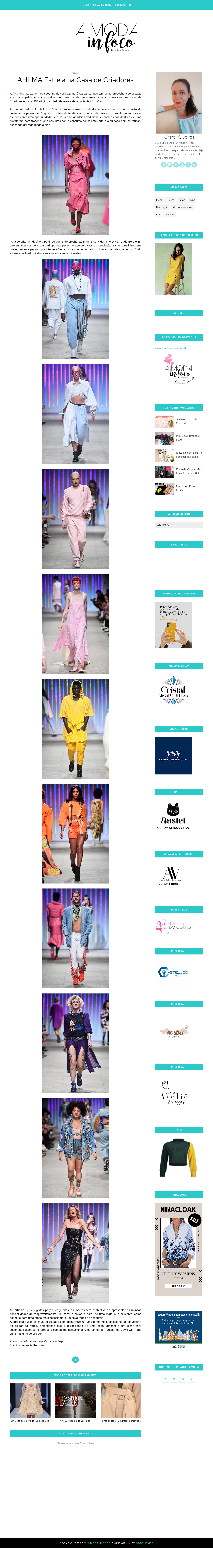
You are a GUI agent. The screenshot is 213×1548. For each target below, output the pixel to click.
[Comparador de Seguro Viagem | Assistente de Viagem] (178, 1348)
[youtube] (182, 166)
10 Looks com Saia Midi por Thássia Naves (189, 454)
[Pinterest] (188, 166)
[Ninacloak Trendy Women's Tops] (178, 1295)
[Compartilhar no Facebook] (75, 1359)
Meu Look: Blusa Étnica (186, 488)
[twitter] (194, 166)
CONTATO (120, 5)
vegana (75, 73)
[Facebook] (164, 166)
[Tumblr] (176, 166)
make (192, 200)
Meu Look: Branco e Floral (188, 438)
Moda (159, 200)
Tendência (169, 214)
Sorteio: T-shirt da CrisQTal (186, 421)
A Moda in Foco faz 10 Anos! (170, 348)
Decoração (162, 207)
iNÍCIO (86, 5)
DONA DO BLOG (102, 5)
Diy (158, 214)
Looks (182, 200)
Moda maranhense (182, 207)
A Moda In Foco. (99, 1543)
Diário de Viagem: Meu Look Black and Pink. (189, 471)
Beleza (170, 200)
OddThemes (144, 1543)
